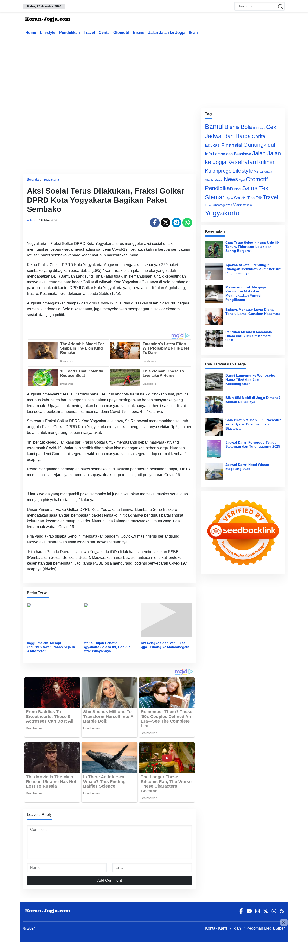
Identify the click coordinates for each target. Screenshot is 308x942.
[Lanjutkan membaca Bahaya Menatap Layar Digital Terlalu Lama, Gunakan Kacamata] (214, 316)
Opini (242, 180)
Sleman (215, 197)
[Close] (284, 922)
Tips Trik (254, 198)
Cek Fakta (259, 128)
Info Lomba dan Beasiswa (228, 154)
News (231, 179)
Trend (208, 205)
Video (237, 205)
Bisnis (138, 32)
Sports (240, 197)
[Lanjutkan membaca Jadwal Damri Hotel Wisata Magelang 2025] (214, 471)
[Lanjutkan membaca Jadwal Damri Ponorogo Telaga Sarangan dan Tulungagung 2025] (214, 449)
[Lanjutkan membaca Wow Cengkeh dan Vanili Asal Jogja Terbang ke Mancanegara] (166, 620)
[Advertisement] (154, 71)
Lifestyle (47, 32)
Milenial (209, 180)
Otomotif (121, 32)
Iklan (193, 32)
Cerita (104, 32)
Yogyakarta (51, 179)
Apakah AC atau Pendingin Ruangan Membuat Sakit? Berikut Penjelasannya (253, 269)
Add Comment (109, 880)
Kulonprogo (218, 171)
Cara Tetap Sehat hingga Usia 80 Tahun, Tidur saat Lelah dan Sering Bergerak (252, 247)
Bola (246, 127)
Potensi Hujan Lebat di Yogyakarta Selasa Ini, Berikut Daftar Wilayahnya (105, 647)
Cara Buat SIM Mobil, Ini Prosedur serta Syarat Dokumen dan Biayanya (253, 424)
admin (31, 220)
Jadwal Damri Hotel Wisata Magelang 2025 (247, 467)
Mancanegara (263, 171)
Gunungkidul (259, 144)
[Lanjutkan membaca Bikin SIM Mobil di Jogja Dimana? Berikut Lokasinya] (214, 404)
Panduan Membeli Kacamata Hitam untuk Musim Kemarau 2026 (249, 336)
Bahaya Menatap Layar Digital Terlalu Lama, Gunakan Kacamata (252, 312)
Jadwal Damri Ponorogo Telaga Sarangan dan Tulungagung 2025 (252, 444)
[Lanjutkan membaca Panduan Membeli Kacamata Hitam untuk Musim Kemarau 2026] (214, 338)
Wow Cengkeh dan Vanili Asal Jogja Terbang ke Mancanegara (163, 645)
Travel (89, 32)
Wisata (247, 205)
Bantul (214, 126)
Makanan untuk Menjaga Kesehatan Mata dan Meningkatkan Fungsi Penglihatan (245, 293)
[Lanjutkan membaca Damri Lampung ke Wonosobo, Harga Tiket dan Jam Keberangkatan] (214, 382)
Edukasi (212, 145)
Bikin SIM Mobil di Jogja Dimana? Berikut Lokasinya (253, 400)
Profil (237, 189)
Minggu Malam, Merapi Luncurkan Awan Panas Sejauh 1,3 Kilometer (49, 647)
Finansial (231, 145)
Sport (230, 198)
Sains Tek (255, 188)
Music (218, 180)
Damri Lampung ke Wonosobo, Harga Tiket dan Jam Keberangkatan (250, 379)
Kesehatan (241, 162)
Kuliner (266, 162)
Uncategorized (222, 205)
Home (30, 32)
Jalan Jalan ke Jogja (166, 32)
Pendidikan (69, 32)
